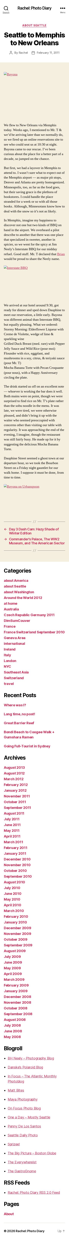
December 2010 (17, 859)
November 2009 (17, 934)
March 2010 (14, 911)
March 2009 (14, 980)
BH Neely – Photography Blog (31, 1058)
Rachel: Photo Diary (34, 8)
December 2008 (17, 997)
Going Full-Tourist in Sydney (27, 746)
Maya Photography (23, 1099)
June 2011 (12, 825)
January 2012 (15, 790)
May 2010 (12, 899)
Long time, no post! (19, 714)
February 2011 (15, 848)
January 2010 (15, 922)
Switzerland (14, 678)
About (9, 1214)
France (9, 626)
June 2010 (12, 894)
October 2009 (15, 939)
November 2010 (17, 865)
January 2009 (16, 991)
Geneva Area (14, 638)
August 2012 (14, 773)
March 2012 (13, 779)
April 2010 (12, 905)
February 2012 (16, 785)
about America (16, 581)
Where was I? (15, 705)
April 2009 (13, 974)
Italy (7, 655)
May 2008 (12, 1037)
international (14, 644)
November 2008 (17, 1002)
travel (9, 684)
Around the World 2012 (23, 598)
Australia (11, 609)
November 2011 (17, 796)
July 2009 (12, 957)
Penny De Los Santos (24, 1126)
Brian (61, 254)
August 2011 (14, 813)
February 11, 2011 (48, 52)
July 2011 (12, 819)
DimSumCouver (17, 621)
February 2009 (16, 985)
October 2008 (15, 1008)
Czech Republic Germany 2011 (29, 615)
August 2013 (14, 768)
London (10, 661)
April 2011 (12, 836)
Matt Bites (16, 1090)
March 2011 (13, 842)
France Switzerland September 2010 (34, 632)
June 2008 (13, 1031)
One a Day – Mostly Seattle (29, 1117)
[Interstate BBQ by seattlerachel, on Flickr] (34, 282)
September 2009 (18, 945)
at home (10, 603)
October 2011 (15, 802)
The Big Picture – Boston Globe (32, 1153)
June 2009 (13, 962)
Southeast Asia (16, 672)
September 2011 (17, 808)
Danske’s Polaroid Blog (25, 1067)
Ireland (10, 649)
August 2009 (15, 951)
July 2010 (12, 888)
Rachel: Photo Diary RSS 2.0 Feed (34, 1192)
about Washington (19, 592)
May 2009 (12, 968)
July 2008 (12, 1025)
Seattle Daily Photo (23, 1135)
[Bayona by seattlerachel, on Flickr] (34, 95)
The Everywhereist (22, 1162)
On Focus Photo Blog (24, 1108)
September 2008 (18, 1014)
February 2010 (16, 916)
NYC (7, 666)
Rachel (23, 52)
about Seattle (34, 25)
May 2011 (12, 831)
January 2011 (15, 853)
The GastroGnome (22, 1171)
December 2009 (17, 928)
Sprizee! (14, 1144)
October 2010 (15, 871)
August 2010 (14, 882)
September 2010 (18, 876)
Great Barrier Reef (19, 723)
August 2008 (15, 1020)
